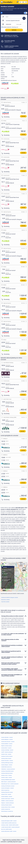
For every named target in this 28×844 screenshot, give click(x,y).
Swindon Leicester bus (5, 809)
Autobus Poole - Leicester (6, 794)
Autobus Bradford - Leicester (6, 743)
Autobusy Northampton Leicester (7, 786)
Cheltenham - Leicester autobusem (8, 769)
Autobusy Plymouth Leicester (7, 792)
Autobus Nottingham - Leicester (7, 788)
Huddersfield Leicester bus (6, 766)
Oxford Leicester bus (5, 790)
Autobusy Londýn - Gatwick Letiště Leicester (9, 825)
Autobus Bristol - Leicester (6, 747)
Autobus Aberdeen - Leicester (7, 737)
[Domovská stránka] (8, 2)
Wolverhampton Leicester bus (7, 811)
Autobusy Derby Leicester (6, 758)
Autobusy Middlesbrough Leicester (8, 779)
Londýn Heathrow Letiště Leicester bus (8, 822)
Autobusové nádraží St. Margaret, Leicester (9, 597)
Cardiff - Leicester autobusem (7, 752)
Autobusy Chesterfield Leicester (7, 771)
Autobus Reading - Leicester (6, 796)
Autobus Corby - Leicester (6, 754)
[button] (4, 589)
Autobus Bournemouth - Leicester (7, 741)
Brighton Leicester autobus (6, 745)
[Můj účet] (17, 2)
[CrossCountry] (5, 89)
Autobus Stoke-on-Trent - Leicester (8, 807)
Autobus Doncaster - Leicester (7, 760)
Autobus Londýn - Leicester (6, 777)
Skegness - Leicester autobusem (7, 802)
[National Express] (5, 84)
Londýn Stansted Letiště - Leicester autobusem (10, 827)
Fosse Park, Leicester (5, 601)
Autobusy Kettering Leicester (7, 773)
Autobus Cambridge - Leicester (7, 750)
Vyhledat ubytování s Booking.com (10, 27)
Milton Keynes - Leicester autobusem (8, 781)
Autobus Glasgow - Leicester (6, 764)
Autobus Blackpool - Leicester (7, 739)
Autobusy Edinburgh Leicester (7, 762)
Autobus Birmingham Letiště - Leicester (9, 820)
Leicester (23, 563)
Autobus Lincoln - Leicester (6, 775)
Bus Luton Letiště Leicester (6, 829)
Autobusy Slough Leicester (6, 805)
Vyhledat (23, 116)
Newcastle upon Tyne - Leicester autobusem (9, 783)
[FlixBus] (15, 84)
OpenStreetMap (20, 590)
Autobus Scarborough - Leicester (7, 798)
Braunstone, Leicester (5, 599)
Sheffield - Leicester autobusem (7, 800)
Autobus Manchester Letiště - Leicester (8, 831)
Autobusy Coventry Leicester (7, 756)
